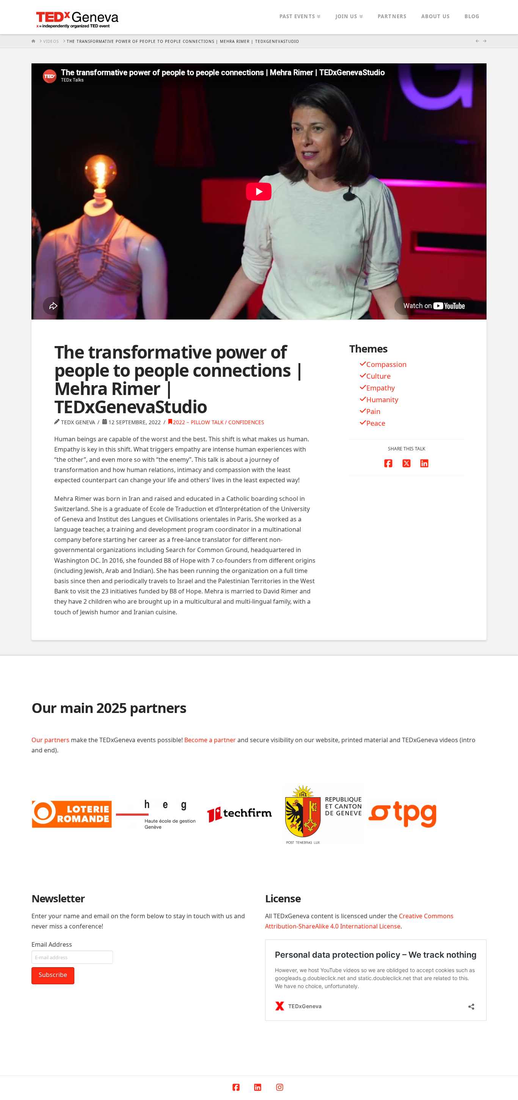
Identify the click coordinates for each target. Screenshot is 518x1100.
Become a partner (210, 740)
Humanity (382, 399)
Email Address (51, 944)
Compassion (386, 364)
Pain (373, 411)
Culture (378, 376)
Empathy (380, 387)
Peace (375, 423)
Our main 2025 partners (108, 707)
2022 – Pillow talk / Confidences (218, 422)
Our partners (50, 740)
